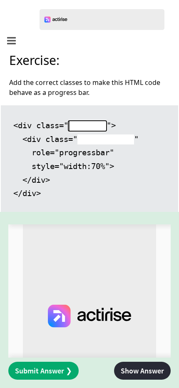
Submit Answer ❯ (43, 371)
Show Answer (142, 371)
